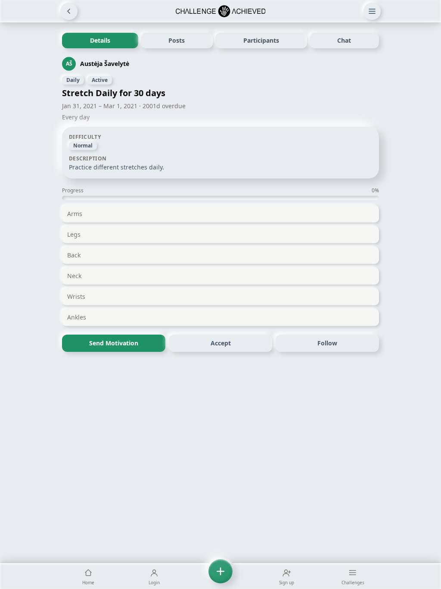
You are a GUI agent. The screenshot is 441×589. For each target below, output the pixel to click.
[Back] (69, 11)
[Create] (220, 576)
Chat (344, 40)
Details (100, 40)
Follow (327, 343)
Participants (261, 40)
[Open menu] (372, 11)
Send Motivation (113, 343)
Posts (176, 40)
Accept (221, 343)
